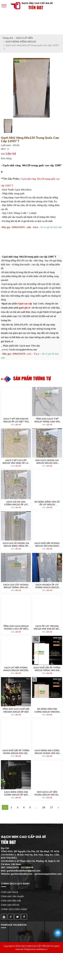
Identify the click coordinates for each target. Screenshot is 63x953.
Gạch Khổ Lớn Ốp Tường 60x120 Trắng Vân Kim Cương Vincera (47, 669)
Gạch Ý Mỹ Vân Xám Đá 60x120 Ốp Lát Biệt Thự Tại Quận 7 (16, 420)
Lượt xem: (6, 145)
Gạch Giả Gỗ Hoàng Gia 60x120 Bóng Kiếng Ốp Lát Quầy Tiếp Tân (16, 544)
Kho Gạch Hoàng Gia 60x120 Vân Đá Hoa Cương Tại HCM (47, 461)
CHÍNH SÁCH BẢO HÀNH (14, 909)
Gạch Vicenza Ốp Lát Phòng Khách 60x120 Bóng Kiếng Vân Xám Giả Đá (47, 586)
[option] (31, 88)
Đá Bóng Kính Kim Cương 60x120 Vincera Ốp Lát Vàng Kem (47, 710)
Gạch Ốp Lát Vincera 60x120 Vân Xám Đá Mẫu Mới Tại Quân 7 (47, 627)
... (36, 807)
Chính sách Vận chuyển (12, 896)
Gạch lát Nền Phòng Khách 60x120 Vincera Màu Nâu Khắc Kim (15, 669)
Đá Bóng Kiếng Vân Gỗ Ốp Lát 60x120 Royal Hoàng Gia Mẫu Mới (47, 503)
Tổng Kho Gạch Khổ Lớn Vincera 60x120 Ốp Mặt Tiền (15, 710)
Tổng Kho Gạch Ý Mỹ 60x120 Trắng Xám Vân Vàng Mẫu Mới (47, 420)
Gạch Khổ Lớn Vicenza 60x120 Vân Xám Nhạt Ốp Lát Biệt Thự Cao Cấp (47, 544)
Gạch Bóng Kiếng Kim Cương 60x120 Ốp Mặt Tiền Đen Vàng (16, 793)
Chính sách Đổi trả (10, 905)
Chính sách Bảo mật (11, 900)
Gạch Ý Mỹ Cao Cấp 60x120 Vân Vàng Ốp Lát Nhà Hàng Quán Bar (16, 461)
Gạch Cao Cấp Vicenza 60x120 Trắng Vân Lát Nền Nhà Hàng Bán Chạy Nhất (16, 586)
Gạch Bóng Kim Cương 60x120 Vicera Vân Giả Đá (47, 752)
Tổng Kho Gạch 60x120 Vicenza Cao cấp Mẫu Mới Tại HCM (16, 627)
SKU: (3, 148)
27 (51, 807)
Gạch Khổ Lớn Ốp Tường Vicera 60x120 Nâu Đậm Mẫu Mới (16, 752)
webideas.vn (42, 949)
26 (43, 807)
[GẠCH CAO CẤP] (31, 87)
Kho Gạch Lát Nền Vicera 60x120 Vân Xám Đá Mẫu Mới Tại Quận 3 (47, 793)
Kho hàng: (6, 158)
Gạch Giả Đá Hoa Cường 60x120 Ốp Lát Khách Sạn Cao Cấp (16, 503)
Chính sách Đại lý (9, 892)
